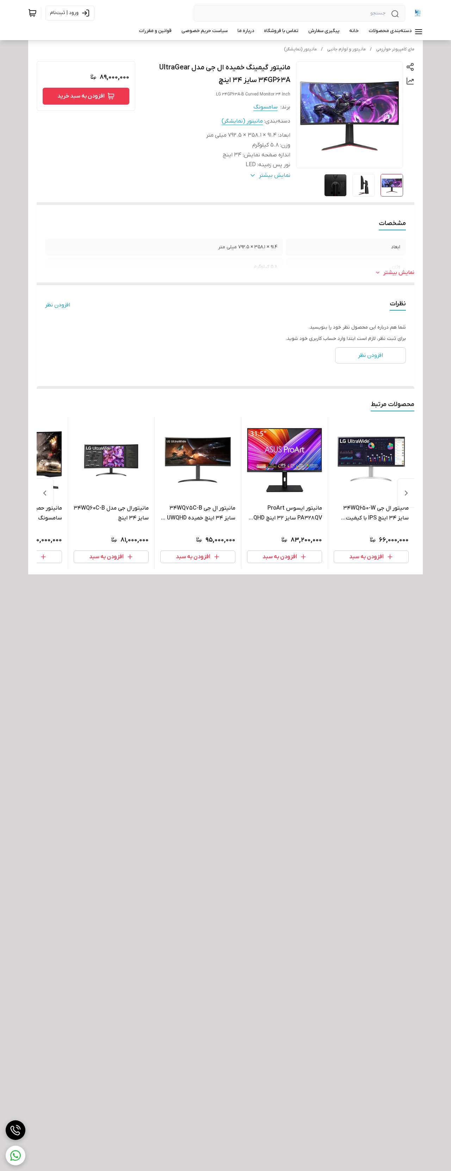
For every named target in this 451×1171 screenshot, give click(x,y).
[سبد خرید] (32, 13)
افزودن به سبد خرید (81, 96)
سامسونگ (265, 107)
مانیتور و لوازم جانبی (346, 49)
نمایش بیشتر (398, 272)
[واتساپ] (15, 1155)
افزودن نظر (57, 305)
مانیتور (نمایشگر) (300, 49)
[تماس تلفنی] (15, 1130)
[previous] (406, 493)
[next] (44, 493)
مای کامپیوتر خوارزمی (395, 49)
